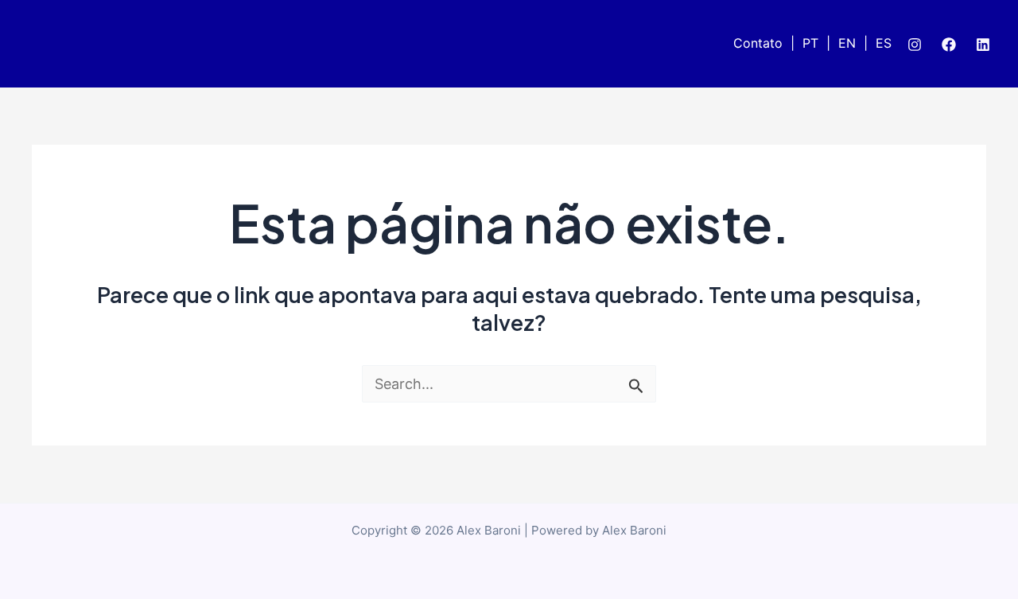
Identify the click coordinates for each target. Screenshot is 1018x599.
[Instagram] (914, 44)
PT (810, 43)
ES (884, 43)
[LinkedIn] (983, 44)
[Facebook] (949, 44)
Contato (758, 43)
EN (847, 43)
